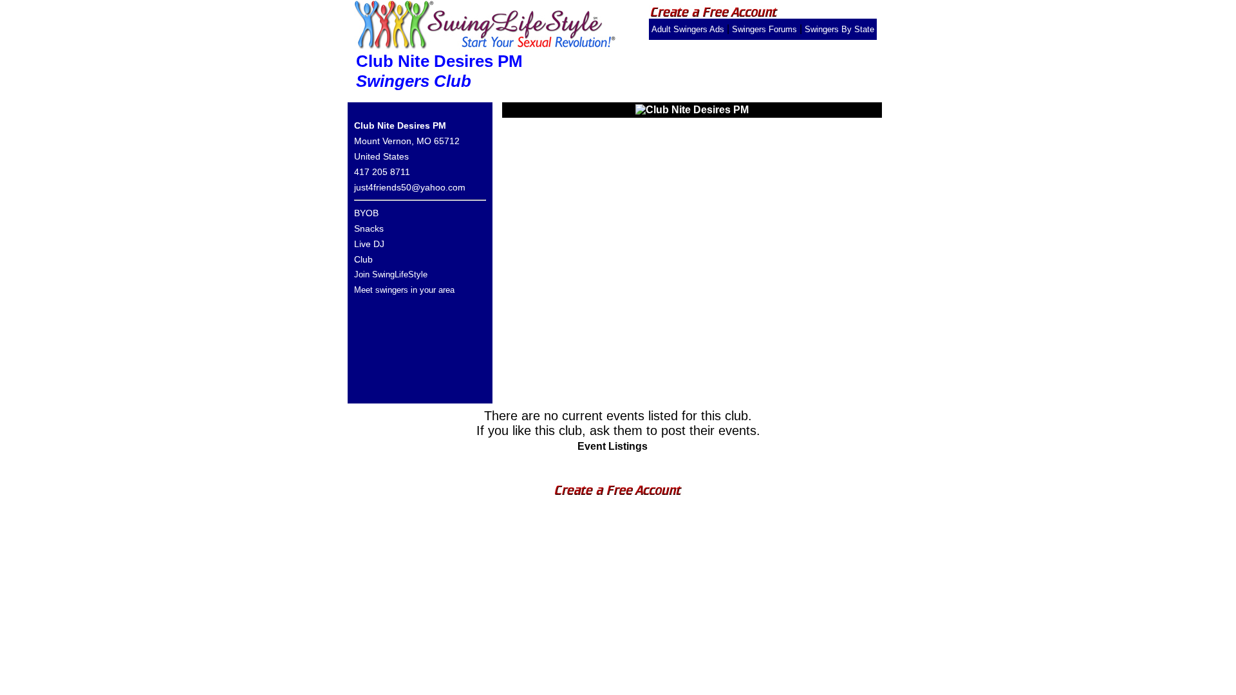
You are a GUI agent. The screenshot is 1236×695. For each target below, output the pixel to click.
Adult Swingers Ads (687, 29)
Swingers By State (839, 29)
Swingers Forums (764, 29)
